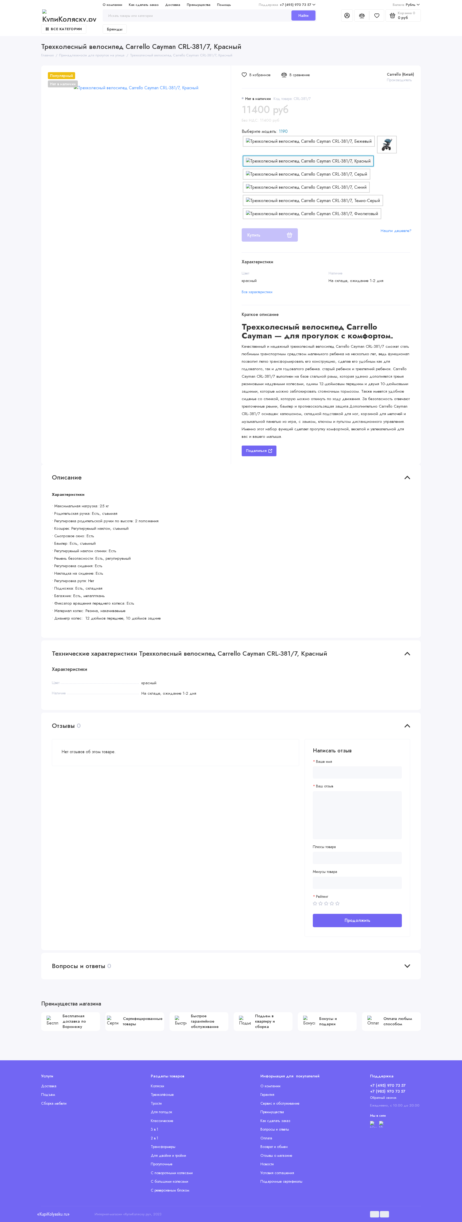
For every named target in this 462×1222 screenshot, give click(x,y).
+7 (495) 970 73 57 (285, 4)
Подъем (48, 1094)
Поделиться (256, 450)
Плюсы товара (324, 847)
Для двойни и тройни (168, 1155)
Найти (303, 15)
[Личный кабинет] (347, 15)
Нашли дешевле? (396, 231)
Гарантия (267, 1094)
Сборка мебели (54, 1103)
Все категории (66, 29)
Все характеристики (257, 292)
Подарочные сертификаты (281, 1181)
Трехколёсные (162, 1094)
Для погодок (161, 1112)
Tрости (156, 1103)
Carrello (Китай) (400, 74)
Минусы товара (325, 871)
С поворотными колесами (172, 1172)
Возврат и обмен (274, 1146)
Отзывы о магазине (276, 1155)
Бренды (114, 29)
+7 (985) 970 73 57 (387, 1091)
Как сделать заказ (144, 4)
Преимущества (198, 4)
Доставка (172, 4)
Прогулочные (161, 1164)
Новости (267, 1164)
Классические (162, 1120)
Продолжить (357, 920)
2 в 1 (154, 1138)
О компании (112, 4)
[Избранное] (376, 15)
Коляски (157, 1086)
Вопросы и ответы (274, 1129)
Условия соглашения (277, 1172)
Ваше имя (324, 761)
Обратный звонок (383, 1097)
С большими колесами (169, 1181)
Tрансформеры (163, 1146)
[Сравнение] (362, 15)
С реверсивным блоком (170, 1190)
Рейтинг (322, 896)
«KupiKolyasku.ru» (53, 1214)
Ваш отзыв (324, 786)
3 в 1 (154, 1129)
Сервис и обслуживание (279, 1103)
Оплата (266, 1138)
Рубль (404, 4)
